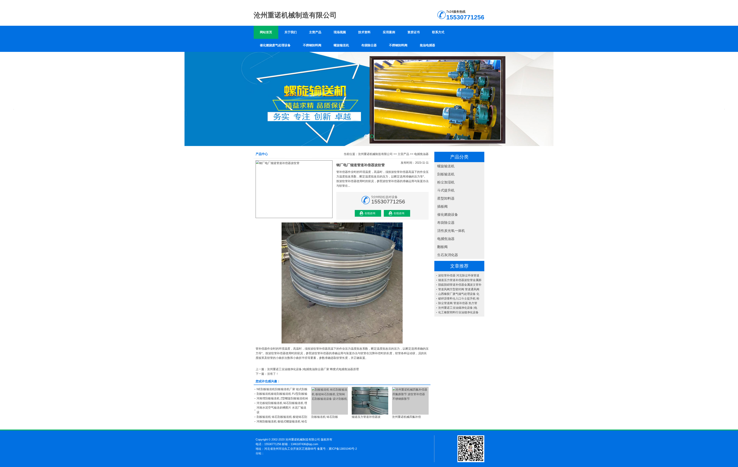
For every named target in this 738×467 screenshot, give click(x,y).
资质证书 (413, 32)
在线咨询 (370, 213)
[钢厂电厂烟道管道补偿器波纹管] (294, 189)
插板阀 (442, 206)
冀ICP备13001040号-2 (343, 448)
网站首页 (266, 32)
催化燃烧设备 (447, 214)
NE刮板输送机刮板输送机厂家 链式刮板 (282, 389)
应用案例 (389, 32)
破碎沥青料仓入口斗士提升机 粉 (458, 298)
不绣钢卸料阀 (312, 45)
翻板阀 (442, 247)
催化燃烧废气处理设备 (275, 45)
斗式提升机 (446, 190)
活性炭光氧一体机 (451, 231)
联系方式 (438, 32)
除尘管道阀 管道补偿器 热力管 (457, 303)
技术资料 (364, 32)
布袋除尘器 (369, 45)
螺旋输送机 (341, 45)
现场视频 (340, 32)
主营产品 (315, 32)
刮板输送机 (446, 174)
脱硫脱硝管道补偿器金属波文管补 (459, 284)
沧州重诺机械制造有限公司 (375, 154)
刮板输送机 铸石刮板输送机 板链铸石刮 (282, 416)
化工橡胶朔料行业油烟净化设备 (458, 312)
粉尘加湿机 (446, 182)
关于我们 (290, 32)
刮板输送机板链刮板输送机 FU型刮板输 (282, 393)
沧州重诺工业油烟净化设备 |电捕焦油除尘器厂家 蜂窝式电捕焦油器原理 (313, 369)
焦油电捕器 (427, 45)
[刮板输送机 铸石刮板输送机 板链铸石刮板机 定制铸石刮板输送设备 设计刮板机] (329, 401)
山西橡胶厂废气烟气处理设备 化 (458, 293)
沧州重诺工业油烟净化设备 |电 (457, 307)
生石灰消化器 (447, 255)
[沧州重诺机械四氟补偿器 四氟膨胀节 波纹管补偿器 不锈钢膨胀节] (410, 401)
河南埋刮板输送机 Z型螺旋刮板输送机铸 (282, 398)
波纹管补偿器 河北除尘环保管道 (458, 275)
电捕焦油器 (446, 239)
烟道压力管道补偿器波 (366, 416)
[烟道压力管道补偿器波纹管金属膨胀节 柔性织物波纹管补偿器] (370, 401)
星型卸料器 (446, 198)
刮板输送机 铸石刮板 (324, 416)
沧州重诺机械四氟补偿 (406, 416)
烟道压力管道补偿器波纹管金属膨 (459, 280)
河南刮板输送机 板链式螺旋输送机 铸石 (282, 421)
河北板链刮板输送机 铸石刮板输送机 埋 (282, 403)
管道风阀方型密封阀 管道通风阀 (458, 289)
